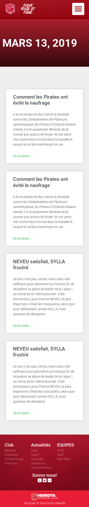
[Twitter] (45, 480)
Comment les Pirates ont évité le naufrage (40, 100)
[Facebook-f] (40, 480)
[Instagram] (50, 480)
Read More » (22, 156)
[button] (78, 9)
